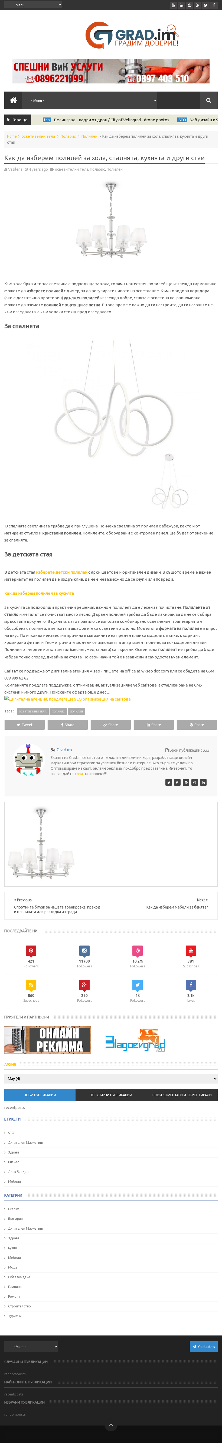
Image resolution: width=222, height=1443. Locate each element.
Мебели (14, 1181)
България (15, 1218)
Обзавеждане (19, 1277)
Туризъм (15, 1316)
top (45, 120)
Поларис (68, 136)
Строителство (19, 1306)
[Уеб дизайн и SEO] (168, 782)
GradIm (13, 1209)
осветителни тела (38, 136)
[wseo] (186, 782)
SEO (180, 120)
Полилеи (89, 136)
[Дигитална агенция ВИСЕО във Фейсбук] (177, 782)
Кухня (12, 1248)
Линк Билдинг (19, 1171)
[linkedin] (181, 5)
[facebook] (214, 5)
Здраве (13, 1152)
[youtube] (173, 5)
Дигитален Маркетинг (25, 1142)
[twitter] (206, 5)
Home (12, 136)
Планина (15, 1287)
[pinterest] (189, 5)
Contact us (206, 1346)
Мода (12, 1267)
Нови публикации (40, 1095)
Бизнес (13, 1162)
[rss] (197, 5)
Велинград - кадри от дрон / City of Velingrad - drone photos (109, 119)
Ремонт (14, 1296)
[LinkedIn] (203, 782)
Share (69, 725)
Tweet (27, 725)
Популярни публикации (111, 1095)
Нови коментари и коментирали (182, 1095)
